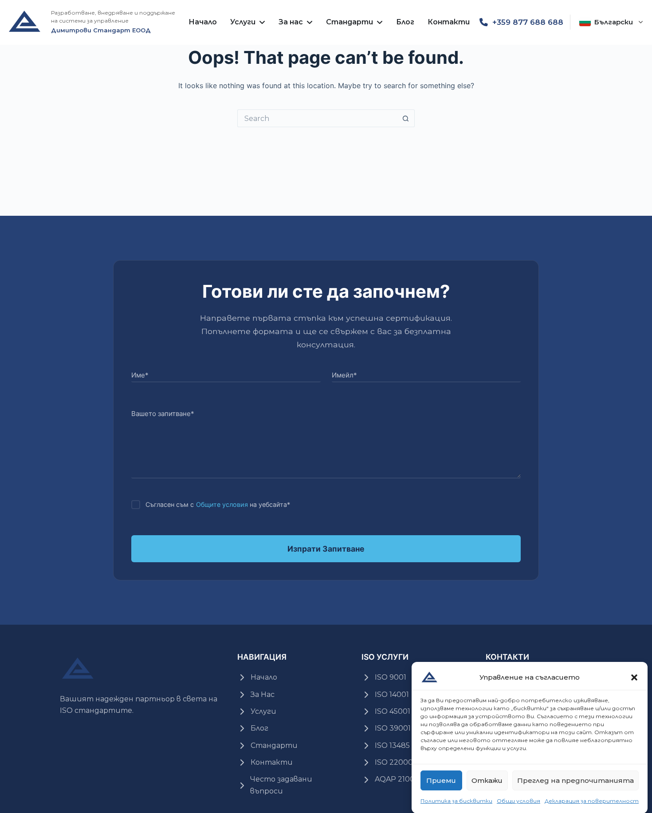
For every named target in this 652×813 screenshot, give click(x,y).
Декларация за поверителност (592, 800)
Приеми (441, 780)
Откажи (487, 780)
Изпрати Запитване (326, 548)
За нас (291, 22)
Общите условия (222, 504)
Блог (405, 22)
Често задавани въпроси (281, 785)
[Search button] (406, 118)
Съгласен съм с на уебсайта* (217, 504)
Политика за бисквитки (456, 800)
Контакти (449, 22)
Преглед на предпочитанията (575, 780)
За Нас (263, 694)
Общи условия (518, 800)
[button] (634, 677)
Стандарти (349, 22)
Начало (203, 22)
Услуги (242, 22)
